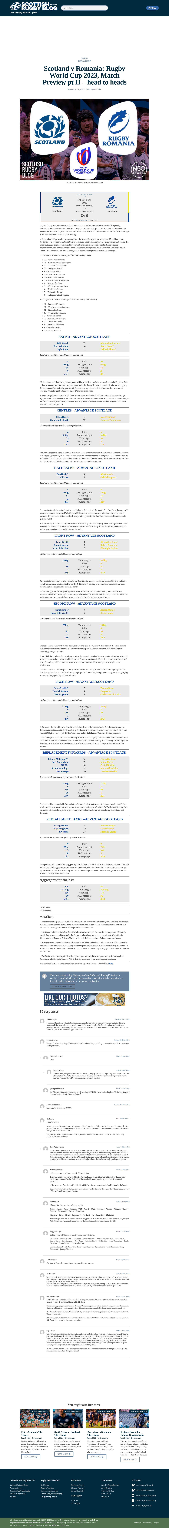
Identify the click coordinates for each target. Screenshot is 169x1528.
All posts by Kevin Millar (62, 986)
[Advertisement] (84, 37)
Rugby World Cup (84, 61)
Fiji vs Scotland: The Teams (32, 1433)
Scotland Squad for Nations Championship (132, 1433)
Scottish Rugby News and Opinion (23, 12)
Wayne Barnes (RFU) (82, 220)
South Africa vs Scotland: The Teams (67, 1433)
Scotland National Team (39, 1411)
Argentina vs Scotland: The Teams (99, 1433)
